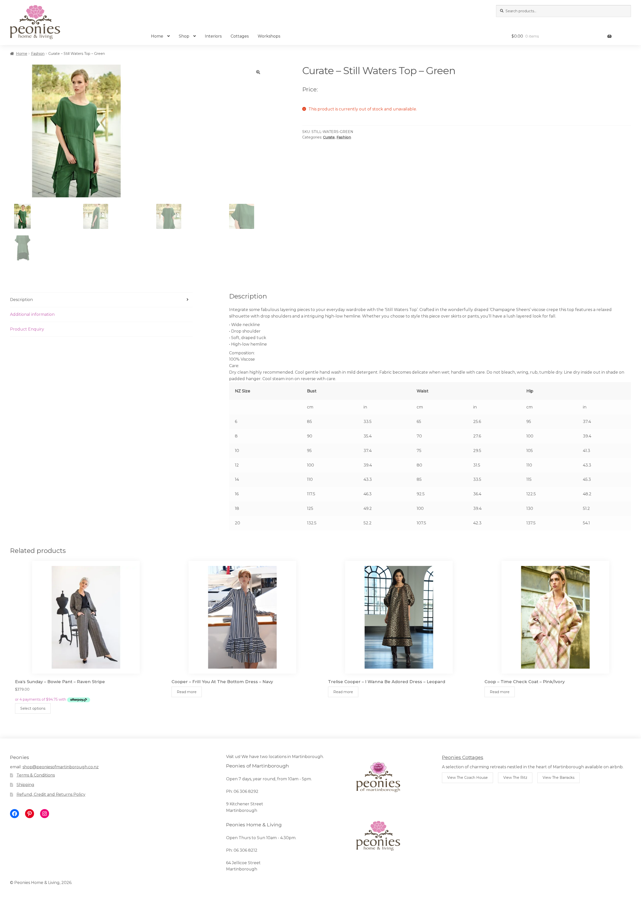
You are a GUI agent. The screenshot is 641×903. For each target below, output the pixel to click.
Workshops (269, 36)
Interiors (213, 36)
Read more (187, 692)
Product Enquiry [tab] (27, 329)
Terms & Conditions (36, 775)
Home (157, 36)
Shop (184, 36)
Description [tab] (21, 299)
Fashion (38, 53)
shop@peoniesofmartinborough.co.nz (61, 767)
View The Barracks (558, 777)
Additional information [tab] (32, 314)
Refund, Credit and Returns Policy (51, 794)
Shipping (25, 784)
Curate (329, 137)
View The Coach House (467, 777)
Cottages (240, 36)
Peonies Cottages (462, 757)
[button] (258, 72)
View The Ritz (515, 777)
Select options (32, 708)
